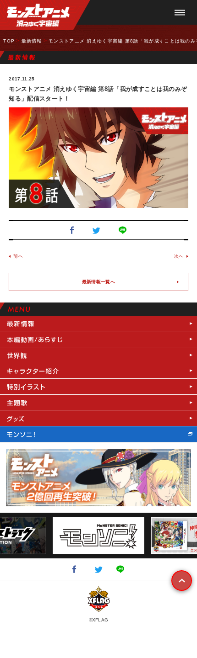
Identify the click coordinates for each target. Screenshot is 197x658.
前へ (18, 256)
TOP (9, 40)
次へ (179, 256)
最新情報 (32, 40)
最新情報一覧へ (98, 281)
